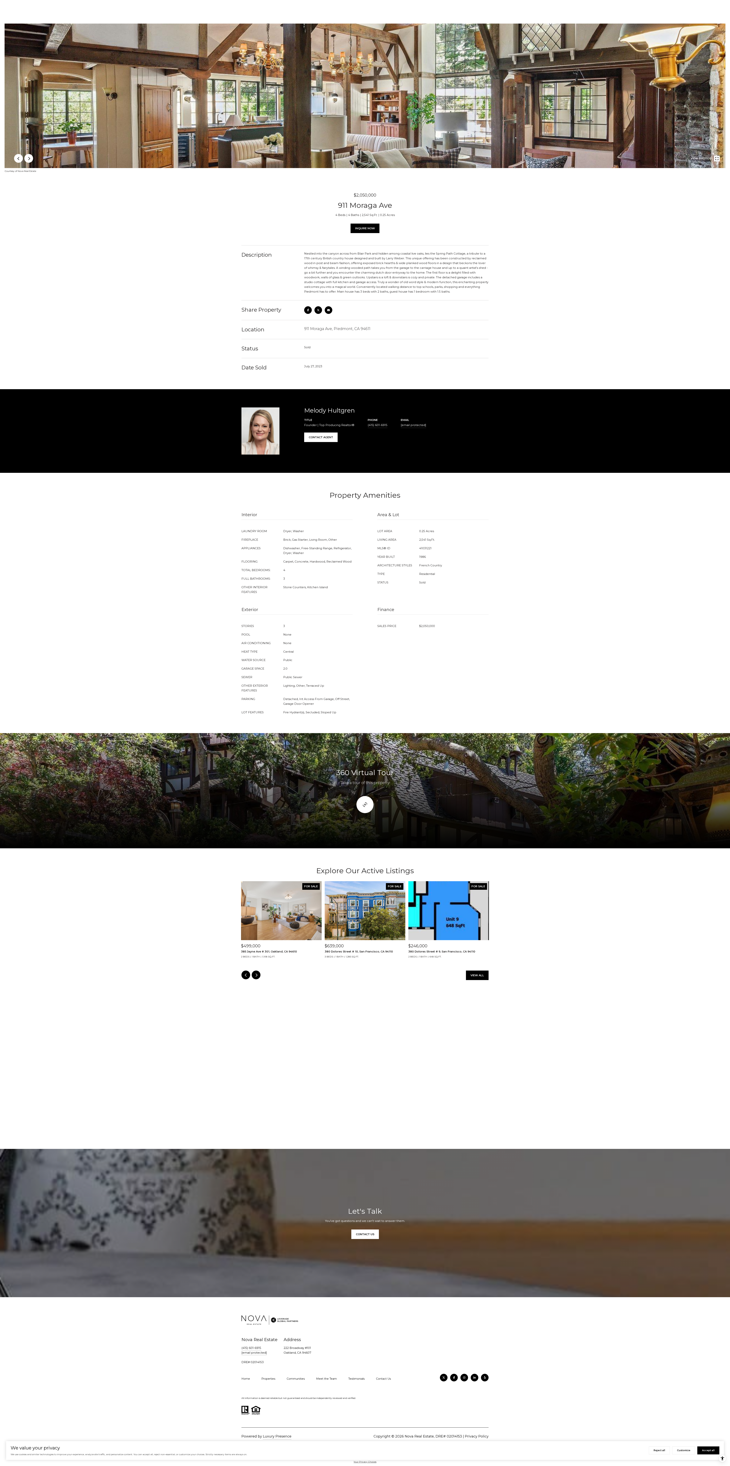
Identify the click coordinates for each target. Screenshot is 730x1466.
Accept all (708, 1450)
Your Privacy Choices (365, 1461)
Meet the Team (326, 1378)
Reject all (659, 1450)
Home (245, 1378)
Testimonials (356, 1378)
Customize (683, 1450)
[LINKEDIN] (474, 1377)
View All (477, 975)
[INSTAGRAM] (464, 1377)
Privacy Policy (477, 1436)
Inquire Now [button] (365, 228)
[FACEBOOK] (454, 1377)
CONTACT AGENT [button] (321, 437)
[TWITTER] (444, 1377)
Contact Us (383, 1378)
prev (18, 158)
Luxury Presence (277, 1436)
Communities (296, 1378)
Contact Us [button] (365, 1234)
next (28, 158)
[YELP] (485, 1377)
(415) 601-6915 (377, 425)
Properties (268, 1378)
